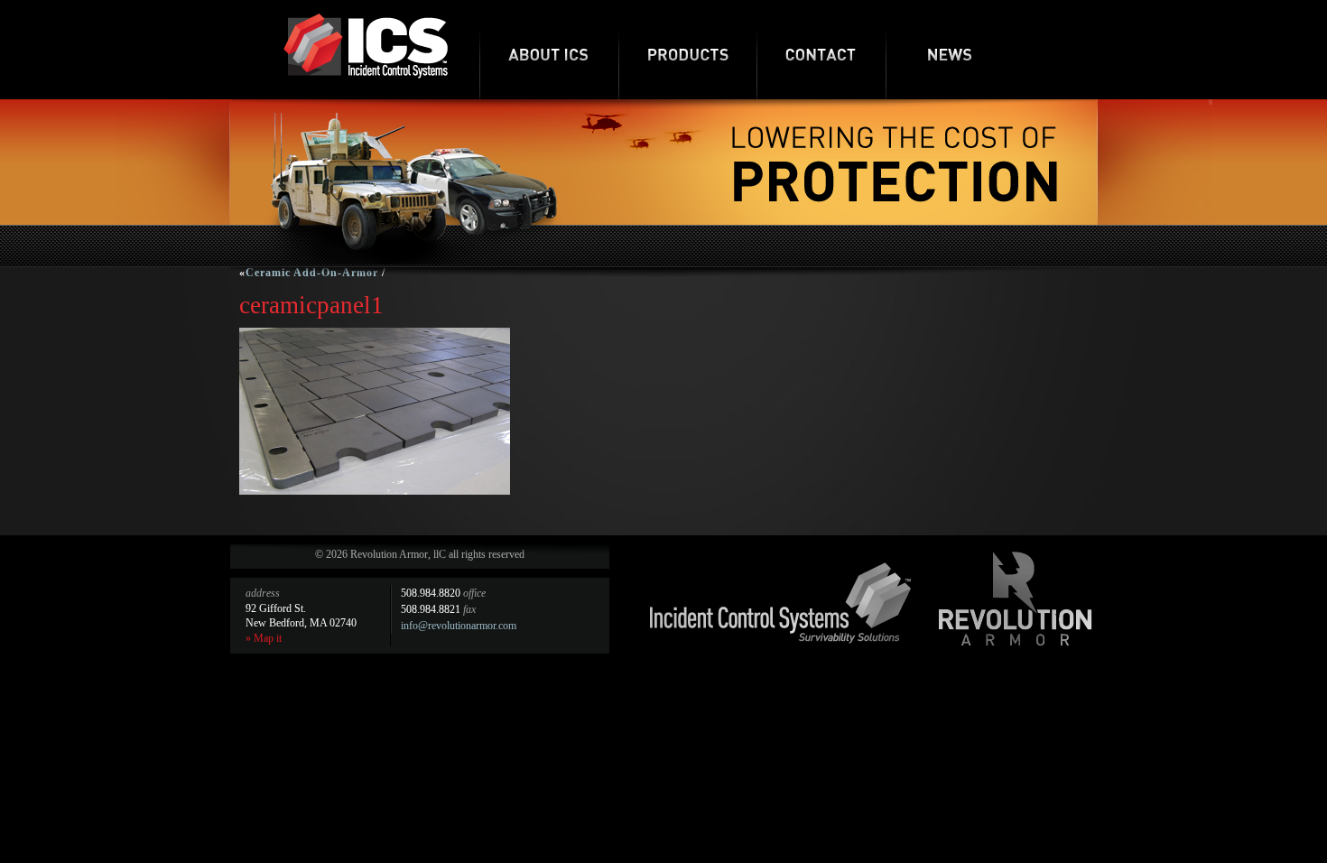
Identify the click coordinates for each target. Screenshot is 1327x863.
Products (687, 49)
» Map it (264, 638)
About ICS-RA (548, 49)
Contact (821, 49)
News (950, 49)
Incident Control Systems (780, 603)
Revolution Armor (1015, 598)
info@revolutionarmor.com (458, 625)
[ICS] (365, 75)
